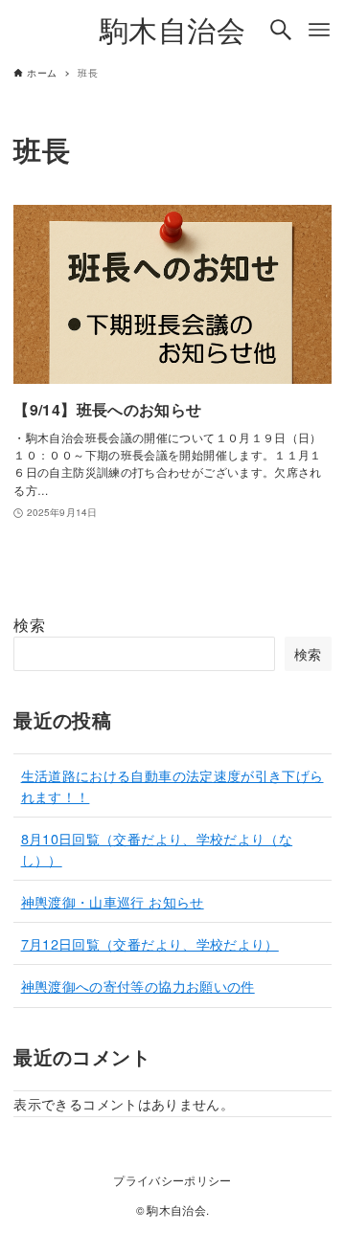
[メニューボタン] (319, 30)
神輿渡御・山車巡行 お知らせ (112, 901)
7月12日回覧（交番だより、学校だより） (150, 943)
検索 (29, 625)
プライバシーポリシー (172, 1180)
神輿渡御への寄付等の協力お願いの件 (138, 985)
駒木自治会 (172, 29)
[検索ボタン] (281, 30)
